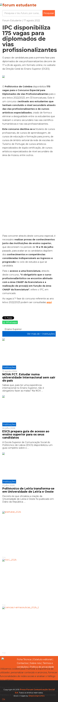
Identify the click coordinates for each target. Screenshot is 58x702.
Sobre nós (35, 663)
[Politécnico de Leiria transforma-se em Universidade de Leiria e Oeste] (29, 467)
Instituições (48, 333)
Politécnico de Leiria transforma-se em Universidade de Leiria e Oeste (28, 490)
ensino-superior (13, 329)
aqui (49, 302)
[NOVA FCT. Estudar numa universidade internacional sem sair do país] (29, 353)
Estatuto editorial (42, 659)
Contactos (22, 663)
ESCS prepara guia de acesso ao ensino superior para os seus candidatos (25, 434)
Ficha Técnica (24, 659)
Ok (3, 699)
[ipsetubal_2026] (29, 533)
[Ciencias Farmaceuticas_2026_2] (29, 629)
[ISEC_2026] (29, 581)
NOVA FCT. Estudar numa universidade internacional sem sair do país (28, 377)
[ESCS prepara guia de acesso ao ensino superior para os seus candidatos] (29, 410)
